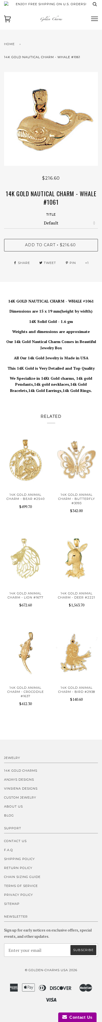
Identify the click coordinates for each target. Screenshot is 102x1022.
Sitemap (12, 904)
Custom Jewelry (20, 797)
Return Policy (18, 868)
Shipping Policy (19, 859)
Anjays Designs (19, 779)
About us (13, 806)
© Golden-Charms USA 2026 (51, 970)
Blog (9, 815)
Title (51, 214)
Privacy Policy (18, 895)
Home (9, 44)
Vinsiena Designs (21, 788)
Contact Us (15, 841)
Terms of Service (21, 886)
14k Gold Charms (20, 770)
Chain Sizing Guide (22, 877)
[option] (51, 119)
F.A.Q (8, 850)
